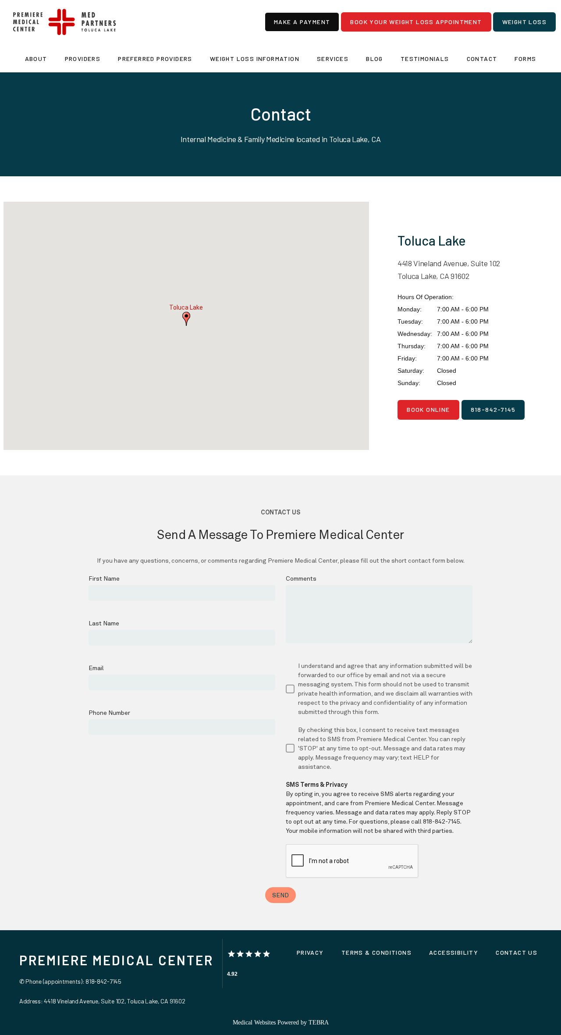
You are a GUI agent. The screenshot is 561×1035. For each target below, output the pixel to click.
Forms (525, 58)
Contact (482, 58)
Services (332, 58)
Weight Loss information (254, 58)
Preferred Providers (155, 58)
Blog (374, 58)
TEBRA (319, 1022)
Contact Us (516, 952)
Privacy (310, 952)
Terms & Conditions (376, 952)
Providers (83, 58)
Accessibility (453, 952)
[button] (186, 319)
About (36, 58)
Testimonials (425, 58)
